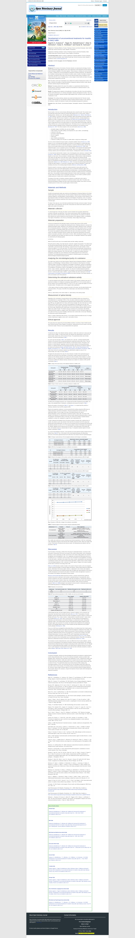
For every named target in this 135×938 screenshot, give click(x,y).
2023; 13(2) (56, 26)
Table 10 (55, 544)
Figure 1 (72, 405)
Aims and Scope (32, 53)
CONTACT (104, 15)
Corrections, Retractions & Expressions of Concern (100, 61)
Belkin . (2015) (52, 565)
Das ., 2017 (74, 614)
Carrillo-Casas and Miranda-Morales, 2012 (80, 119)
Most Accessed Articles (34, 59)
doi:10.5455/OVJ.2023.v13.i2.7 (55, 814)
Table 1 (65, 337)
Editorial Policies (98, 37)
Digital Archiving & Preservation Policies (99, 67)
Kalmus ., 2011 (58, 618)
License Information (99, 78)
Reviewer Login (99, 1)
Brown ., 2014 (80, 638)
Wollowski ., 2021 (67, 161)
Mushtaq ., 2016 (60, 625)
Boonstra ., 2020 (80, 146)
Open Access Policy (99, 35)
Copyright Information (99, 80)
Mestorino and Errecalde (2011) (54, 575)
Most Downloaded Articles (35, 62)
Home (93, 1)
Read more (39, 922)
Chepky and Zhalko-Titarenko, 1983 (67, 347)
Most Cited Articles (33, 65)
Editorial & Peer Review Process (99, 43)
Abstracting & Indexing (34, 56)
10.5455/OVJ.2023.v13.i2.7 (86, 26)
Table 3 (55, 361)
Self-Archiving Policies (99, 64)
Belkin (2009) (56, 583)
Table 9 (55, 433)
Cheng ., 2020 (52, 154)
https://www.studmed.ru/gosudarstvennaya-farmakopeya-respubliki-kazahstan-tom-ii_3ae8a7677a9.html (69, 794)
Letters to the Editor (96, 15)
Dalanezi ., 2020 (58, 161)
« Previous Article (52, 20)
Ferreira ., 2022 (85, 141)
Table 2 (66, 351)
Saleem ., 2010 (68, 648)
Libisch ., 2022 (82, 126)
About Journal (63, 15)
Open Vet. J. (50, 26)
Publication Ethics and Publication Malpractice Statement (99, 47)
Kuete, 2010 (60, 648)
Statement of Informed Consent (99, 71)
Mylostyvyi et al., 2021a (78, 115)
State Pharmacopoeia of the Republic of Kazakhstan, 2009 (78, 348)
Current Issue (36, 47)
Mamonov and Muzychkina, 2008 (79, 164)
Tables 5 (66, 405)
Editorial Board (70, 15)
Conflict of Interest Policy (100, 51)
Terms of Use (97, 75)
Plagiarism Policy (98, 53)
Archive (89, 15)
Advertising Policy (98, 73)
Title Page (32, 76)
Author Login (97, 29)
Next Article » (89, 20)
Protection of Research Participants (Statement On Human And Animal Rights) (100, 57)
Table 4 (85, 403)
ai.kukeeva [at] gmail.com (61, 58)
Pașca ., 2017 (82, 635)
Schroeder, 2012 (87, 150)
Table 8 (59, 429)
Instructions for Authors (80, 15)
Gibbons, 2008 (55, 648)
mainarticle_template (35, 78)
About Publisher (98, 33)
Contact (105, 1)
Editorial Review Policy (99, 40)
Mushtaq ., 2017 (52, 126)
